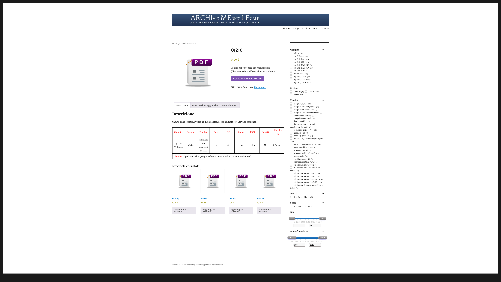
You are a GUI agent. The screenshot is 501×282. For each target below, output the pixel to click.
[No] (302, 197)
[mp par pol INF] (291, 76)
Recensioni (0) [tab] (229, 105)
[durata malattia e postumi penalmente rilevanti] (291, 124)
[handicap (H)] (291, 133)
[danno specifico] (291, 121)
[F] (303, 206)
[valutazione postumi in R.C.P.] (291, 182)
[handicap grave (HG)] (291, 135)
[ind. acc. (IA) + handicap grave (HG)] (291, 138)
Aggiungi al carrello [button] (180, 210)
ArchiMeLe (176, 265)
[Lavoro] (306, 91)
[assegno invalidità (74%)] (291, 106)
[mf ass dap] (291, 73)
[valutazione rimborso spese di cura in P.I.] (291, 185)
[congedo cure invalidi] (291, 118)
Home (286, 28)
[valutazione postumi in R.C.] (291, 176)
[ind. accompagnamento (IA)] (291, 144)
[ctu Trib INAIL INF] (291, 65)
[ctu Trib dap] (291, 59)
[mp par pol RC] (291, 79)
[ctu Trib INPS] (291, 71)
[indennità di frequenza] (291, 147)
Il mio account (309, 28)
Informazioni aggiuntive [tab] (205, 105)
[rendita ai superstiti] (291, 159)
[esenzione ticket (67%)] (291, 130)
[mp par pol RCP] (291, 82)
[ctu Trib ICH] (291, 62)
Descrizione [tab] (182, 105)
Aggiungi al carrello (247, 78)
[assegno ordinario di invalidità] (291, 112)
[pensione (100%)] (291, 150)
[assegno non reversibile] (291, 109)
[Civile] (291, 91)
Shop (296, 28)
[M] (291, 206)
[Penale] (291, 94)
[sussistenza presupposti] (291, 165)
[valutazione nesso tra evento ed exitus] (291, 167)
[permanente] (291, 156)
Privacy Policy (189, 265)
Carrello (325, 28)
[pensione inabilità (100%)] (291, 153)
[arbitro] (291, 53)
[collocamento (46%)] (291, 115)
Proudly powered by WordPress (210, 265)
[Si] (291, 197)
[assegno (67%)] (291, 103)
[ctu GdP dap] (291, 56)
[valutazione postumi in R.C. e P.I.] (291, 179)
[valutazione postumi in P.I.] (291, 173)
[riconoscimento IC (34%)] (291, 162)
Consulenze (185, 43)
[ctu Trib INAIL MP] (291, 68)
